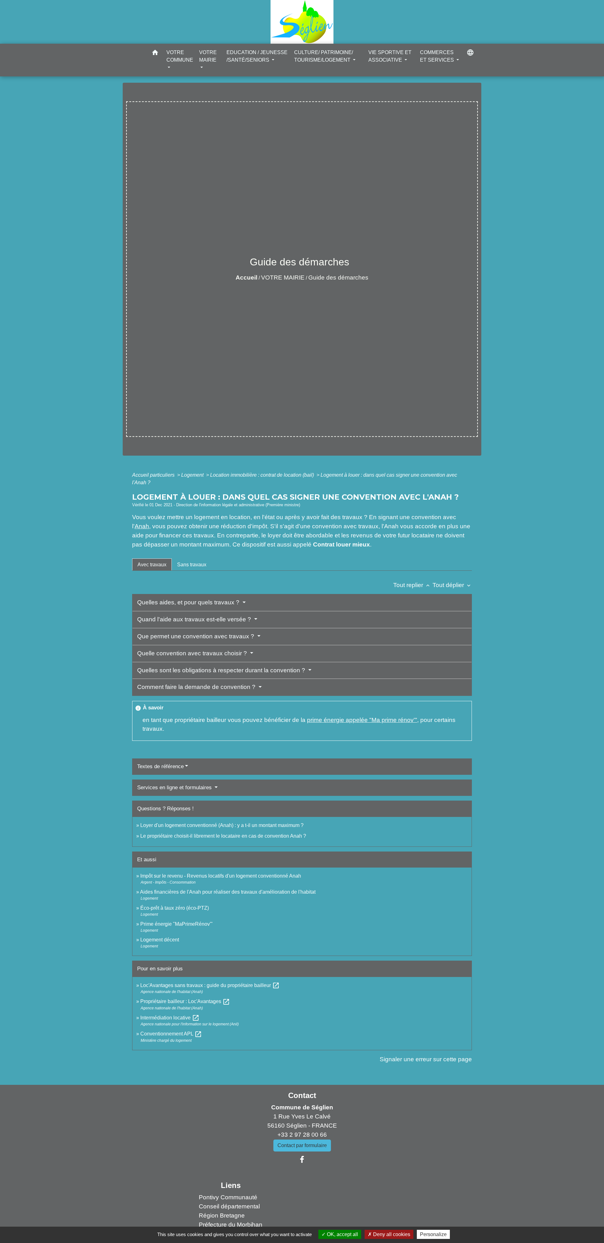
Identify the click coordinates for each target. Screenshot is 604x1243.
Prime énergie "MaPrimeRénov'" (177, 924)
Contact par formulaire (302, 1145)
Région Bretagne (222, 1215)
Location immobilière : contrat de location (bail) (262, 475)
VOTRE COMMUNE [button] (179, 56)
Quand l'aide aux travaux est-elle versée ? (195, 619)
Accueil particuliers (154, 475)
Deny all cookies (391, 1234)
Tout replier (412, 585)
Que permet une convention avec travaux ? (196, 636)
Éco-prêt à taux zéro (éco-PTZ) (174, 908)
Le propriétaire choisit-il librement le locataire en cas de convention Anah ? (223, 836)
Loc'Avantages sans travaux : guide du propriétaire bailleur (210, 985)
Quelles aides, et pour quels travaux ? (189, 602)
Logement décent (159, 939)
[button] (155, 53)
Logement (193, 475)
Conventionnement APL (171, 1033)
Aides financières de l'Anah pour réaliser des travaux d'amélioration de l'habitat (228, 892)
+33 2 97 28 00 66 (302, 1134)
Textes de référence (160, 766)
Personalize (433, 1234)
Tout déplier (452, 585)
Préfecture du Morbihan (230, 1224)
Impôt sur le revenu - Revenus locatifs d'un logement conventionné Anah (220, 876)
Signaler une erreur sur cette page (426, 1059)
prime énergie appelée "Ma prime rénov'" (362, 720)
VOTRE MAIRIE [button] (208, 56)
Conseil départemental (229, 1206)
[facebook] (302, 1159)
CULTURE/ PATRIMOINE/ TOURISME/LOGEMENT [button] (323, 56)
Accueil (246, 277)
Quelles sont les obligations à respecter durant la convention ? (222, 670)
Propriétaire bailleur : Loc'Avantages (185, 1001)
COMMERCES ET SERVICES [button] (437, 56)
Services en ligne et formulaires (175, 788)
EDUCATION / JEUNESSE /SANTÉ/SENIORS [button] (257, 56)
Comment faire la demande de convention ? (197, 687)
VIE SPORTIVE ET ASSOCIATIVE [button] (389, 56)
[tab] (152, 564)
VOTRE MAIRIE (283, 277)
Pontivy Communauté (228, 1197)
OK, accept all (342, 1234)
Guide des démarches (338, 277)
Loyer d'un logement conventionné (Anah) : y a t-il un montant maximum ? (222, 825)
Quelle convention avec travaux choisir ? (193, 653)
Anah (142, 526)
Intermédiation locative (169, 1017)
